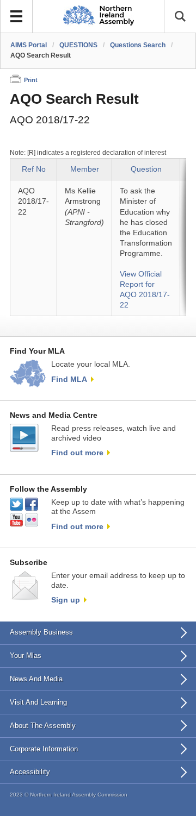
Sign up (65, 599)
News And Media (36, 679)
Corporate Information (44, 749)
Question (146, 169)
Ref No (34, 169)
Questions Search (138, 45)
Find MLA (69, 379)
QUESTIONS (78, 45)
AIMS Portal (28, 45)
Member (84, 169)
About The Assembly (43, 725)
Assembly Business (41, 632)
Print (31, 80)
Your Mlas (25, 655)
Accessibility (30, 772)
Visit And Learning (38, 702)
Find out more (77, 452)
